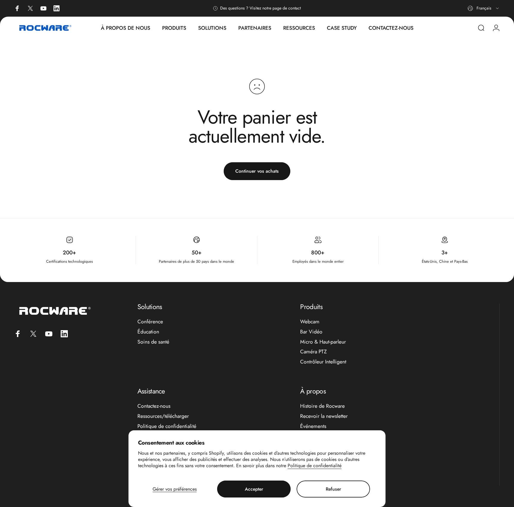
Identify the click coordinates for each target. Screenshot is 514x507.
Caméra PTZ (313, 352)
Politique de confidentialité (314, 465)
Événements (313, 426)
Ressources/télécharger (163, 416)
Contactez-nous (153, 406)
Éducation (148, 332)
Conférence (150, 322)
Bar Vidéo (311, 332)
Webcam (309, 322)
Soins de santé (153, 342)
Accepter (254, 489)
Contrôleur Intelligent (323, 362)
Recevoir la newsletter (324, 416)
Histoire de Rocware (322, 406)
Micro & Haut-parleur (323, 342)
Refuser (333, 489)
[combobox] (484, 8)
